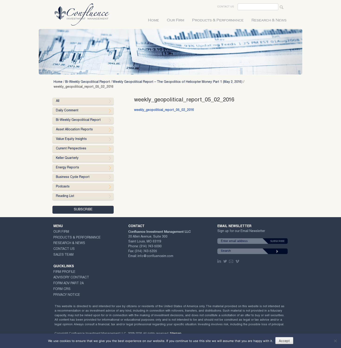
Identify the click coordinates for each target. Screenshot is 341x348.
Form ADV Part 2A (68, 283)
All (57, 101)
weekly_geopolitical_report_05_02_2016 (164, 110)
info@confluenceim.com (155, 256)
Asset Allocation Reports (74, 129)
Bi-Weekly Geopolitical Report (87, 82)
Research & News (268, 20)
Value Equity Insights (71, 139)
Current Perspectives (71, 148)
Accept (284, 341)
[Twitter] (225, 261)
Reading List (65, 196)
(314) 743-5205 (146, 251)
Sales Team (63, 255)
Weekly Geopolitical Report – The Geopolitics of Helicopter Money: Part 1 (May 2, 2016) (177, 82)
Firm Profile (64, 272)
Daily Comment (67, 110)
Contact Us (225, 7)
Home (153, 20)
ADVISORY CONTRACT (71, 277)
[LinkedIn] (219, 261)
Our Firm (175, 20)
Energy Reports (67, 167)
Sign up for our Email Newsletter (241, 232)
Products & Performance (218, 20)
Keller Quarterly (67, 158)
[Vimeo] (238, 261)
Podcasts (63, 186)
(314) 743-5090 (150, 246)
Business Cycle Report (73, 177)
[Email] (231, 261)
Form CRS (62, 289)
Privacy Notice (66, 295)
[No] (335, 340)
